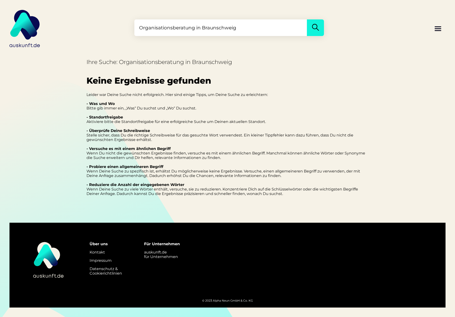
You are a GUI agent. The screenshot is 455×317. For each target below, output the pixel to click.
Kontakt (97, 252)
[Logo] (24, 27)
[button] (438, 29)
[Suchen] (315, 27)
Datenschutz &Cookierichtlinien (106, 271)
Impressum (101, 260)
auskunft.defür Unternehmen (161, 254)
